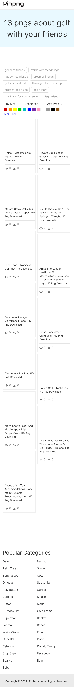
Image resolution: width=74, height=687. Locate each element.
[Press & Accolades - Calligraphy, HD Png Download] (53, 313)
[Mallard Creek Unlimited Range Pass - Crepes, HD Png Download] (19, 190)
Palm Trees (10, 568)
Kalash (41, 596)
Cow (40, 575)
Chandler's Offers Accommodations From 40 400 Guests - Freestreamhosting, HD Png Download (18, 493)
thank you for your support (48, 83)
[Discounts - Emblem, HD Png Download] (19, 355)
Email (40, 632)
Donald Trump (46, 646)
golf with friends (15, 70)
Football (8, 625)
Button (7, 604)
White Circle (11, 632)
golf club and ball (15, 83)
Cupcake (8, 639)
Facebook (43, 653)
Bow (40, 660)
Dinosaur (9, 582)
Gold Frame (45, 611)
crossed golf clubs (16, 89)
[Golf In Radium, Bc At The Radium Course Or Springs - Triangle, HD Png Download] (53, 190)
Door (40, 639)
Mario (41, 604)
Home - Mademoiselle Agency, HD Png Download (18, 156)
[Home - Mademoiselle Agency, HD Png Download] (19, 134)
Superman (10, 618)
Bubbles (8, 596)
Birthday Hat (11, 611)
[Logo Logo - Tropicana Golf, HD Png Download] (19, 246)
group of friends (44, 76)
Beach (41, 625)
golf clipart (40, 89)
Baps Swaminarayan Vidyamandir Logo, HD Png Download (18, 321)
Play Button (10, 589)
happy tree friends (16, 76)
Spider (41, 568)
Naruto (41, 561)
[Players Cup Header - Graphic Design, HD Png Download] (53, 134)
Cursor (41, 589)
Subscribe (44, 582)
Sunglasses (10, 575)
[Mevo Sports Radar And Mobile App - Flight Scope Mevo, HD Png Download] (19, 407)
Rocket (41, 618)
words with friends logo (45, 70)
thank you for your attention (22, 96)
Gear (6, 561)
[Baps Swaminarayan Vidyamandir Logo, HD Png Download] (19, 299)
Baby (6, 667)
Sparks (7, 660)
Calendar (9, 646)
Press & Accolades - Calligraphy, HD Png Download (51, 335)
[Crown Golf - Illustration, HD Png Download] (53, 369)
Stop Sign (9, 653)
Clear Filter (9, 114)
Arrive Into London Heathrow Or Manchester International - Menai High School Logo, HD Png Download (54, 276)
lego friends (52, 96)
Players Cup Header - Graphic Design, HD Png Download (53, 156)
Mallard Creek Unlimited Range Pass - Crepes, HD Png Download (20, 212)
